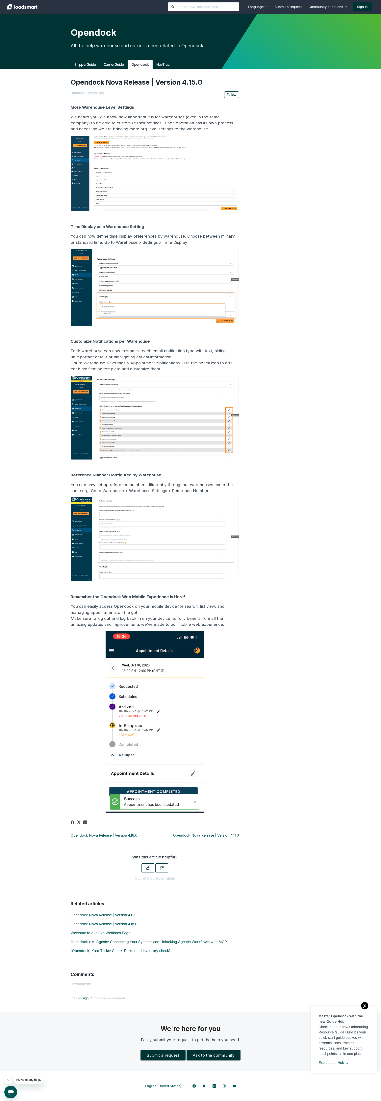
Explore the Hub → (333, 1063)
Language (256, 7)
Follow (231, 95)
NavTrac (163, 64)
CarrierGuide (114, 64)
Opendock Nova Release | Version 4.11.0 (206, 835)
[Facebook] (72, 823)
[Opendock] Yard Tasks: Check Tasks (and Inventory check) (120, 951)
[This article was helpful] (147, 868)
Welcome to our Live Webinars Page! (101, 933)
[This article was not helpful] (161, 868)
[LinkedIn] (85, 823)
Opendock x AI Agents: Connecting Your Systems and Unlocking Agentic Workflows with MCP (149, 942)
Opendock (140, 64)
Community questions (326, 7)
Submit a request (288, 7)
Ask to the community (213, 1055)
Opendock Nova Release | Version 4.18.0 (104, 835)
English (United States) (163, 1086)
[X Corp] (79, 823)
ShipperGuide (85, 64)
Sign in (362, 7)
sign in (87, 998)
